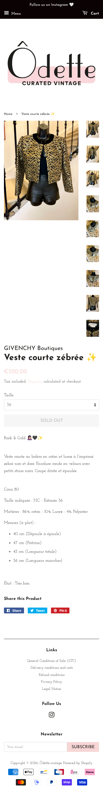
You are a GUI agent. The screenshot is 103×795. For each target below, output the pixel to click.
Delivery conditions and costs (52, 668)
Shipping (34, 382)
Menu (15, 14)
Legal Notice (51, 689)
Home (8, 114)
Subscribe (83, 747)
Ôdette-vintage (51, 763)
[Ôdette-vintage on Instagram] (51, 716)
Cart (94, 14)
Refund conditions (51, 675)
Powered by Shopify (77, 763)
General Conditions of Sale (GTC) (51, 661)
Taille (8, 395)
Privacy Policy (51, 682)
